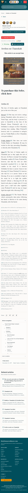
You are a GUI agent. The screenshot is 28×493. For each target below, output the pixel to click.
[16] (21, 190)
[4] (18, 124)
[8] (6, 152)
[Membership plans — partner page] (14, 2)
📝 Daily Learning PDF (17, 44)
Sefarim (16, 454)
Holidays (17, 456)
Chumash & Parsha (19, 449)
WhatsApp (6, 44)
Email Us (4, 476)
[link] (11, 13)
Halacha (2, 451)
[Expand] (4, 328)
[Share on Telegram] (10, 315)
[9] (14, 159)
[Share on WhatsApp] (6, 315)
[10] (25, 159)
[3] (12, 122)
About (2, 453)
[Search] (25, 7)
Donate (2, 469)
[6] (11, 140)
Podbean (17, 461)
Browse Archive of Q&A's (6, 466)
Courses (3, 463)
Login (2, 454)
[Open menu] (5, 2)
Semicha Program (5, 461)
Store (2, 467)
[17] (12, 195)
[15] (11, 188)
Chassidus (17, 453)
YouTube (17, 463)
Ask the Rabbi (4, 464)
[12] (8, 171)
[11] (14, 164)
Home (2, 13)
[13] (19, 171)
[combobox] (14, 7)
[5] (26, 129)
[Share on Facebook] (16, 315)
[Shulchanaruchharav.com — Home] (2, 2)
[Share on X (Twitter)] (13, 315)
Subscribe (3, 456)
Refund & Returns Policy (6, 471)
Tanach (16, 451)
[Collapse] (3, 325)
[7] (18, 148)
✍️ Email (18, 40)
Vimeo (16, 464)
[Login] (21, 2)
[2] (7, 115)
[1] (1, 207)
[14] (20, 181)
